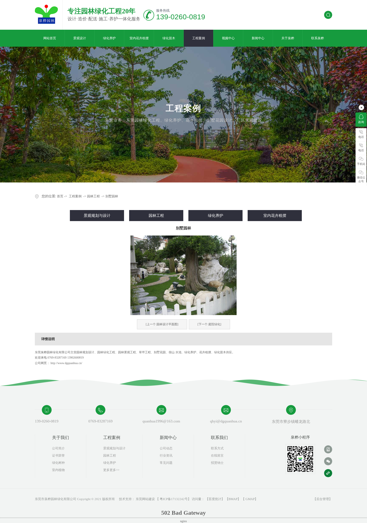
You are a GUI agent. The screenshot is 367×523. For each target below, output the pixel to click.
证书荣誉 (58, 455)
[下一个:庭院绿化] (209, 324)
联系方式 (217, 448)
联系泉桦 (317, 38)
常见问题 (166, 462)
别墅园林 (111, 196)
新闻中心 (258, 38)
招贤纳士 (217, 462)
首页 (60, 196)
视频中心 (228, 38)
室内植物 (58, 470)
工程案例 (198, 38)
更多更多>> (111, 470)
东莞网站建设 (145, 499)
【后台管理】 (322, 499)
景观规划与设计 (97, 215)
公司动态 (166, 448)
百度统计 (215, 499)
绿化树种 (58, 462)
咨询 (361, 122)
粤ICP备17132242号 (174, 499)
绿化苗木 (168, 38)
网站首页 (49, 38)
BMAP (233, 499)
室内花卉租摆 (139, 38)
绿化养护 (109, 38)
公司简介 (58, 448)
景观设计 (79, 38)
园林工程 (93, 196)
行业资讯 (166, 455)
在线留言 (217, 455)
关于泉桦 (287, 38)
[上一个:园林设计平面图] (162, 324)
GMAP (250, 499)
